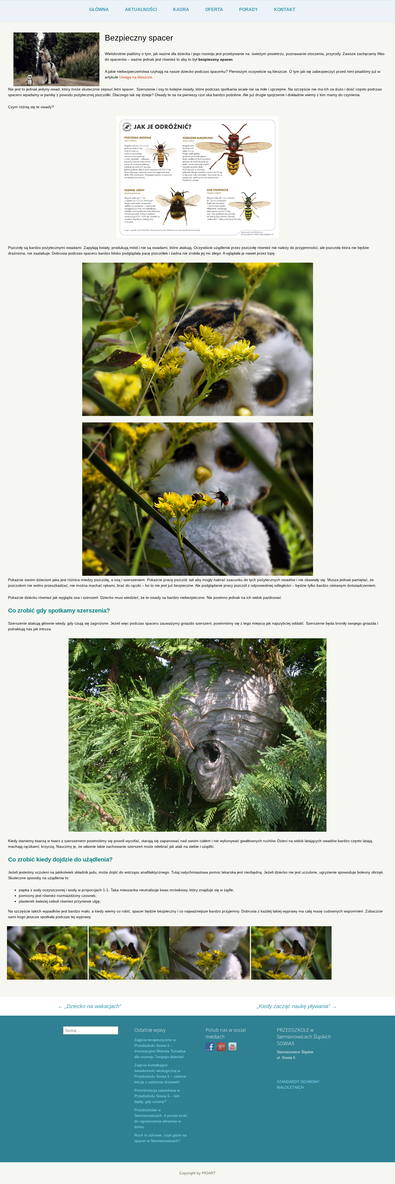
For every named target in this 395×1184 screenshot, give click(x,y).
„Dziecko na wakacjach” (89, 1006)
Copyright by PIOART (197, 1173)
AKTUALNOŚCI (141, 9)
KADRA (181, 9)
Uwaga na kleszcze (135, 77)
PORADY (248, 9)
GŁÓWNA (99, 9)
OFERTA (214, 9)
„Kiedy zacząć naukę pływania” (297, 1006)
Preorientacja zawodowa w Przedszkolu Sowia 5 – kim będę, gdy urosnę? (157, 1096)
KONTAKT (284, 9)
